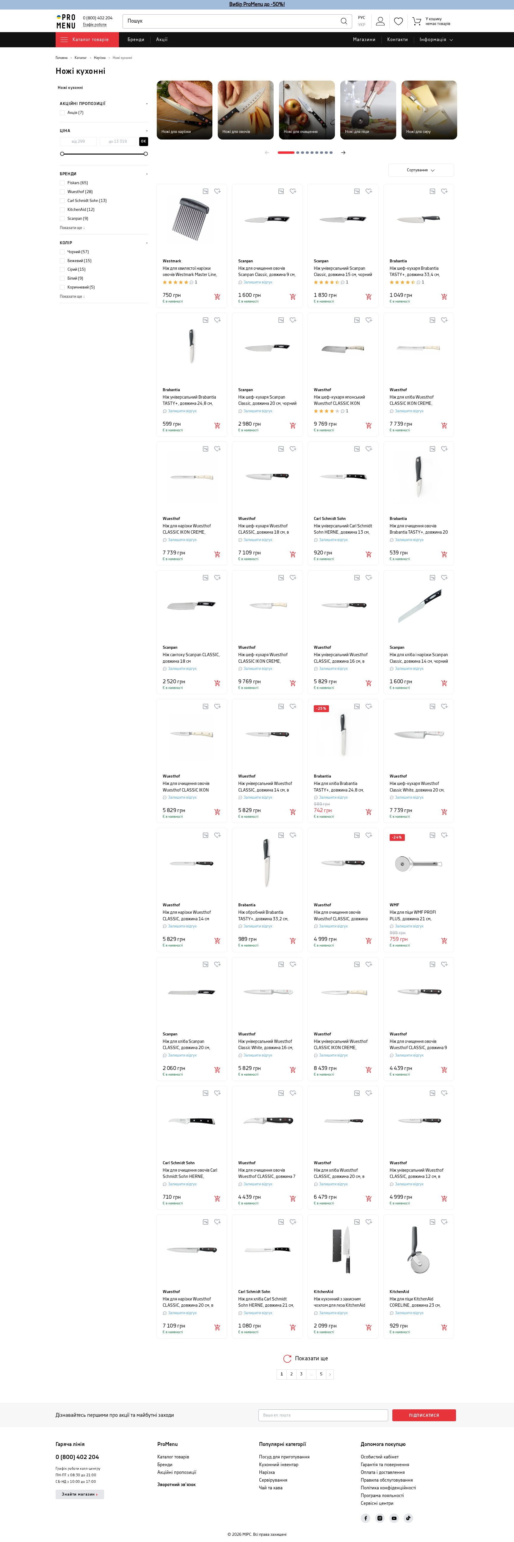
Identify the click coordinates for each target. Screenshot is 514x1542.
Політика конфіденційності (388, 1488)
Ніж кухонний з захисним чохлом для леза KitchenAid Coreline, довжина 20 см (339, 1302)
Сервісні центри (377, 1503)
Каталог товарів (173, 1457)
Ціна (65, 131)
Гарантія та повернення (385, 1465)
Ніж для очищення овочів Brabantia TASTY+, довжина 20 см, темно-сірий (419, 529)
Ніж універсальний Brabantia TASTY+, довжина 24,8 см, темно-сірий (189, 400)
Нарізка (267, 1472)
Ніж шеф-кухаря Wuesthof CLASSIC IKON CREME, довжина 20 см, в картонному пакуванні (266, 658)
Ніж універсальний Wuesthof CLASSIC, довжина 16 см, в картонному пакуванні (341, 658)
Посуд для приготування (284, 1457)
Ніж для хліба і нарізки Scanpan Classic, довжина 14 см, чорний (419, 658)
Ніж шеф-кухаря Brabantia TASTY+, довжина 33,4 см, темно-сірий (415, 272)
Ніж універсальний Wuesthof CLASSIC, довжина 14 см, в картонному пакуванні (265, 787)
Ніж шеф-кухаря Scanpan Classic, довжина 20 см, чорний (267, 400)
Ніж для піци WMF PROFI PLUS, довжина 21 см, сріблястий (413, 916)
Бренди (136, 39)
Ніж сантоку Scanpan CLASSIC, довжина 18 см (191, 658)
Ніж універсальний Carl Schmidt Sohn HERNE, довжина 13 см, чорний (343, 529)
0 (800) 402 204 (97, 18)
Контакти (397, 39)
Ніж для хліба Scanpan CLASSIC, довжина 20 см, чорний (186, 1045)
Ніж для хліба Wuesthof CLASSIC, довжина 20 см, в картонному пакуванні (339, 1173)
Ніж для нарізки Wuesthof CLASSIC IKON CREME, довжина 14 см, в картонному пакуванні (190, 529)
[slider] (62, 154)
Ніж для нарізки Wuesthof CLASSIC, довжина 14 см (187, 916)
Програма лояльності (382, 1496)
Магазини (364, 39)
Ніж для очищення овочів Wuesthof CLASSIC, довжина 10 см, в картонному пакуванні (343, 916)
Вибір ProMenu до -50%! (257, 4)
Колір (66, 243)
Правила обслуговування (387, 1480)
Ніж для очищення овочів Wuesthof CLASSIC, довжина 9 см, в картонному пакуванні (418, 1045)
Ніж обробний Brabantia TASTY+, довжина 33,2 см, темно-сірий (263, 916)
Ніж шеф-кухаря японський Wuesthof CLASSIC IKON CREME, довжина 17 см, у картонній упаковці (339, 400)
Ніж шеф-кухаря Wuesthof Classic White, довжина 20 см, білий (417, 787)
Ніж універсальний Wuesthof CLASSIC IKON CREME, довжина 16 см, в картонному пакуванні (341, 1045)
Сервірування (273, 1480)
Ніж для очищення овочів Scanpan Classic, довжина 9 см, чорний (267, 272)
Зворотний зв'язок (176, 1485)
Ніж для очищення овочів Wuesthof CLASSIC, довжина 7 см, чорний (267, 1173)
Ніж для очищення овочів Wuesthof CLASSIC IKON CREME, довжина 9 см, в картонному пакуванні (186, 787)
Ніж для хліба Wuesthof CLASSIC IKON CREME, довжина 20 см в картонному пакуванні (417, 400)
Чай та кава (271, 1488)
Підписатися (424, 1416)
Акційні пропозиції (83, 104)
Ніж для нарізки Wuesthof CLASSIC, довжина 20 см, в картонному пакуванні (188, 1302)
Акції (162, 39)
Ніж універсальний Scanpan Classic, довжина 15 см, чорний (343, 272)
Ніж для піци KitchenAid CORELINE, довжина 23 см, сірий (415, 1302)
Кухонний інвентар (278, 1465)
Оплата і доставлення (383, 1472)
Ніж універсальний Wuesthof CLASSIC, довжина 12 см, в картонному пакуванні (417, 1173)
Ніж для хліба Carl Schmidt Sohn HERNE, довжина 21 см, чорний (266, 1302)
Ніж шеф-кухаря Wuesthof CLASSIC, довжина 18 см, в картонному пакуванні (263, 529)
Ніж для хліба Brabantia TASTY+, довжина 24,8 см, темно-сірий (339, 787)
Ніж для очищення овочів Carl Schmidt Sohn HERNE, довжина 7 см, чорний (190, 1173)
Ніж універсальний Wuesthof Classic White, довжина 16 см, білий (265, 1045)
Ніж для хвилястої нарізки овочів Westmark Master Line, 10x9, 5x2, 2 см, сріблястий (190, 272)
